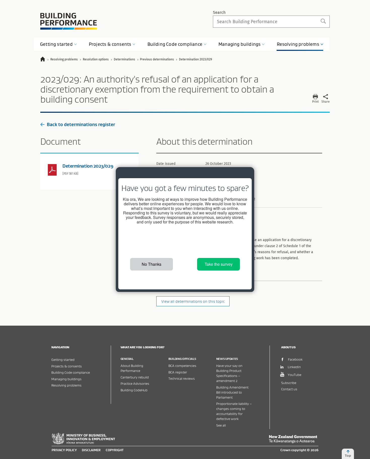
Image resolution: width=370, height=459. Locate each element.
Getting (56, 44)
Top (348, 455)
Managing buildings (66, 379)
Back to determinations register (81, 124)
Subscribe (288, 382)
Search (219, 12)
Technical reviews (181, 378)
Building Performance (68, 21)
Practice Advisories (135, 383)
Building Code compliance (70, 372)
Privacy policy (64, 450)
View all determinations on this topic (193, 301)
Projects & (110, 44)
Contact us (289, 389)
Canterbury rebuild (135, 377)
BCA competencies (182, 365)
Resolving (298, 44)
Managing (239, 44)
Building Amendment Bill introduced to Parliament (232, 392)
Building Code (174, 44)
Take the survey (219, 264)
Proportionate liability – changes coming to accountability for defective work (234, 411)
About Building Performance (132, 368)
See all (221, 425)
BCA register (177, 372)
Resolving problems (66, 385)
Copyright (115, 450)
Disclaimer (91, 450)
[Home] (45, 60)
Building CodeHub (134, 390)
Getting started (63, 359)
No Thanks (151, 264)
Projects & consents (66, 366)
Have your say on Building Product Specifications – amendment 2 (229, 373)
